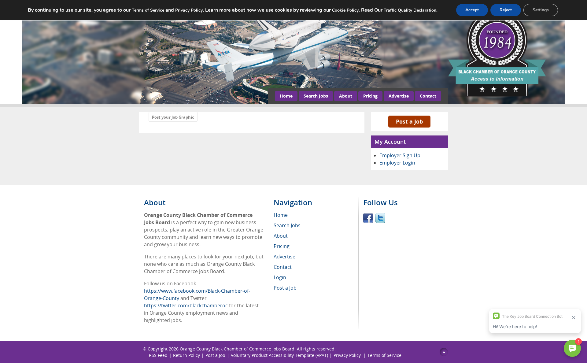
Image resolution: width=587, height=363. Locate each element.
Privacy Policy (348, 355)
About (345, 96)
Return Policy (186, 355)
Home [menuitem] (281, 215)
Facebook (368, 218)
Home (286, 96)
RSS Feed (158, 355)
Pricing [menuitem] (282, 246)
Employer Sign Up (399, 155)
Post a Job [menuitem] (285, 287)
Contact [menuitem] (283, 267)
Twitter (380, 218)
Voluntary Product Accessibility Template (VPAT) (279, 355)
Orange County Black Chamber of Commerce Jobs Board (237, 349)
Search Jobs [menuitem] (287, 225)
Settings (541, 10)
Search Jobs (316, 96)
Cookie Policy (345, 10)
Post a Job (409, 121)
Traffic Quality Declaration (410, 10)
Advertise (399, 96)
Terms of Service (384, 355)
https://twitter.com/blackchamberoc (186, 305)
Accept (472, 10)
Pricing (370, 96)
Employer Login (397, 162)
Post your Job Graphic (173, 117)
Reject (506, 10)
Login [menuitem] (280, 277)
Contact (428, 96)
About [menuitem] (281, 235)
